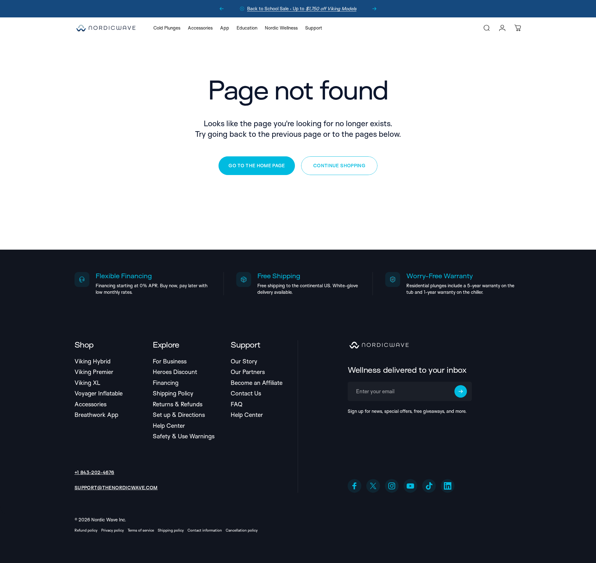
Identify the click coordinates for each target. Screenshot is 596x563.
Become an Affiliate (256, 382)
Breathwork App (96, 414)
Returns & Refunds (177, 404)
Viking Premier (93, 372)
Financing (165, 382)
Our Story (244, 361)
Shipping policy (171, 530)
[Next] (374, 8)
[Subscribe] (460, 391)
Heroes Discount (175, 372)
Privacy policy (112, 530)
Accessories (90, 404)
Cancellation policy (242, 530)
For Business (170, 361)
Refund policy (85, 530)
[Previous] (221, 8)
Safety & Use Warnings (183, 436)
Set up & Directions (179, 414)
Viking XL (87, 382)
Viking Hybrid (92, 361)
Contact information (204, 530)
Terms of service (141, 530)
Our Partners (248, 372)
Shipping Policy (173, 393)
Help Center (169, 425)
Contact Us (246, 393)
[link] (116, 488)
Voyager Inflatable (98, 393)
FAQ (236, 404)
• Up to (301, 9)
